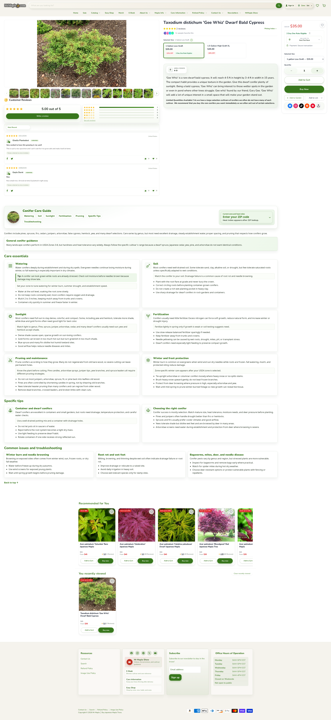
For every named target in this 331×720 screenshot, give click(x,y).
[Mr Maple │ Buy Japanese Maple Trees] (17, 6)
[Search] (279, 5)
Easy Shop (109, 13)
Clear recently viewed (242, 573)
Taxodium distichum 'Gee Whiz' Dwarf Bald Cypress (94, 614)
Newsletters (233, 13)
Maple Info (159, 13)
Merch (121, 13)
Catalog (94, 13)
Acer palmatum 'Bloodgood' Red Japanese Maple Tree (214, 545)
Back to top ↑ (11, 482)
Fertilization (65, 216)
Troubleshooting (32, 221)
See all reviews (89, 120)
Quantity (287, 65)
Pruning (80, 216)
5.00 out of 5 (51, 109)
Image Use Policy (88, 673)
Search (84, 663)
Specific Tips (94, 216)
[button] (14, 93)
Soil (40, 216)
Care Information (178, 13)
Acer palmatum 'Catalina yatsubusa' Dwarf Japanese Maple (176, 545)
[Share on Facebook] (290, 106)
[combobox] (152, 5)
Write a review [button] (42, 116)
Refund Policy (198, 13)
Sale (84, 13)
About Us (144, 13)
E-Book (132, 13)
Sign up (175, 677)
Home (75, 13)
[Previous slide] (7, 93)
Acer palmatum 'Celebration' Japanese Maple (133, 545)
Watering (29, 216)
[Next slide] (157, 93)
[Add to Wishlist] (322, 25)
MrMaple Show (251, 13)
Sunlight (50, 216)
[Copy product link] (318, 106)
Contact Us (216, 13)
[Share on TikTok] (301, 106)
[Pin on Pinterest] (312, 106)
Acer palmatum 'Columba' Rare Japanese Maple (94, 545)
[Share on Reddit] (307, 106)
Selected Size (289, 54)
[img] (11, 135)
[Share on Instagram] (295, 106)
